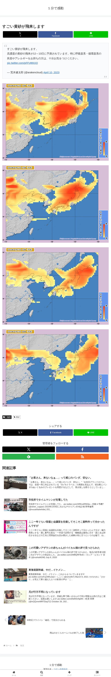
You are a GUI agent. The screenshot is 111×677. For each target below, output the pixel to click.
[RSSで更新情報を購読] (82, 457)
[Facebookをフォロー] (82, 449)
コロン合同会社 (60, 669)
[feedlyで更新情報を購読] (28, 457)
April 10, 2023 (51, 72)
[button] (102, 485)
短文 (8, 417)
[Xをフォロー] (28, 449)
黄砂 (18, 417)
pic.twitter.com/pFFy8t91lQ (22, 63)
